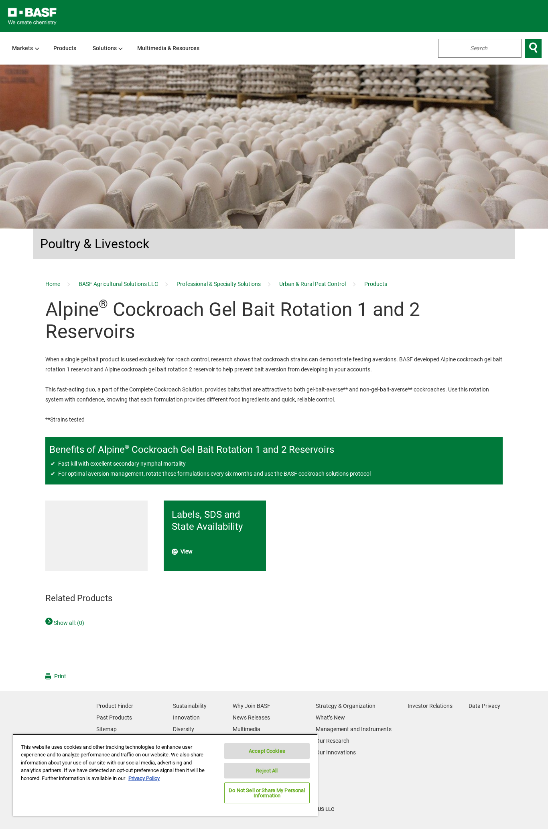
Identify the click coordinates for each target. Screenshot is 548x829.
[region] (165, 775)
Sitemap (106, 729)
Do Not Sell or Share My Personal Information (267, 793)
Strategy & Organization (345, 706)
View (187, 551)
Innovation (186, 717)
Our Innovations (336, 752)
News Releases (251, 717)
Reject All (267, 771)
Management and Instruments (354, 729)
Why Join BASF (251, 706)
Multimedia (246, 729)
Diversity (183, 729)
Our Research (332, 741)
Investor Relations (430, 706)
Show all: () (68, 623)
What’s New (330, 717)
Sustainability (190, 706)
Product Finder (114, 706)
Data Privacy (484, 706)
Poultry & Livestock (94, 243)
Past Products (114, 717)
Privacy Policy (144, 778)
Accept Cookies (267, 751)
